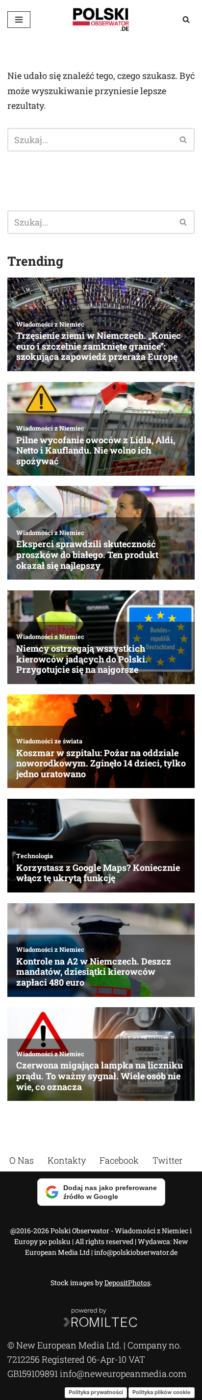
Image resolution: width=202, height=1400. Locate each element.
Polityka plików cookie (161, 1392)
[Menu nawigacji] (18, 19)
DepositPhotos (127, 1282)
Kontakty (67, 1160)
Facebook (119, 1160)
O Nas (21, 1160)
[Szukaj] (186, 19)
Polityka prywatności (96, 1392)
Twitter (167, 1160)
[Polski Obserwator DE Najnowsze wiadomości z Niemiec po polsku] (101, 19)
